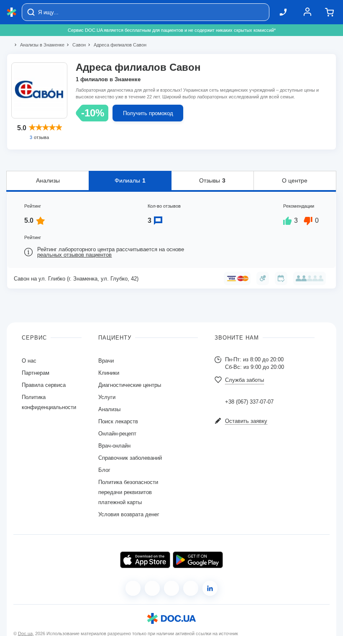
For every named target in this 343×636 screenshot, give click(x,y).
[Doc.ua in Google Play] (198, 559)
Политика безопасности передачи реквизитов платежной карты (128, 492)
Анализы (48, 180)
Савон (75, 44)
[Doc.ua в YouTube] (190, 588)
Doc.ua (25, 633)
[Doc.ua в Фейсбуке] (133, 588)
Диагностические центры (129, 385)
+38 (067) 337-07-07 (249, 402)
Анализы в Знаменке (38, 44)
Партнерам (35, 373)
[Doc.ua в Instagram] (152, 588)
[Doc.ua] (12, 12)
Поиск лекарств (118, 421)
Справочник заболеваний (130, 458)
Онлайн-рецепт (117, 433)
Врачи (106, 361)
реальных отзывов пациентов (74, 255)
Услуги (106, 397)
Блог (104, 470)
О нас (29, 361)
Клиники (108, 373)
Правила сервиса (44, 385)
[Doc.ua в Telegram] (171, 588)
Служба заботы (244, 380)
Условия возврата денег (128, 514)
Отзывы (212, 180)
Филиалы (130, 180)
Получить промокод (148, 113)
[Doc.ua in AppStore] (145, 559)
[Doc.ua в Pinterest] (210, 588)
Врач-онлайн (114, 446)
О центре (294, 180)
